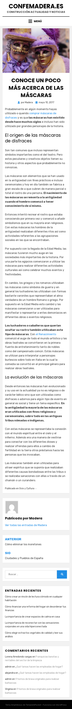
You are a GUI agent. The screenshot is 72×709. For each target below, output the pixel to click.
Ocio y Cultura (26, 488)
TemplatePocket (33, 705)
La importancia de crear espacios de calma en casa (32, 616)
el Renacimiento (46, 334)
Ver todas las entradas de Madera (26, 525)
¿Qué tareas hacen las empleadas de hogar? (39, 666)
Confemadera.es (36, 6)
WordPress (61, 705)
